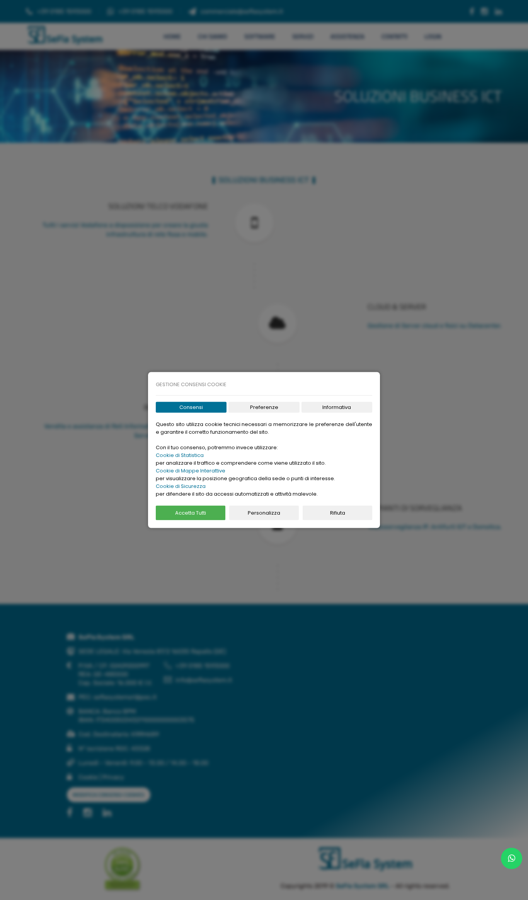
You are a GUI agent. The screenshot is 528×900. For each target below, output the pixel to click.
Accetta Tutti (190, 513)
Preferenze (264, 407)
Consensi (191, 407)
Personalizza (264, 513)
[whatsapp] (511, 858)
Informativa (336, 407)
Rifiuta (337, 513)
